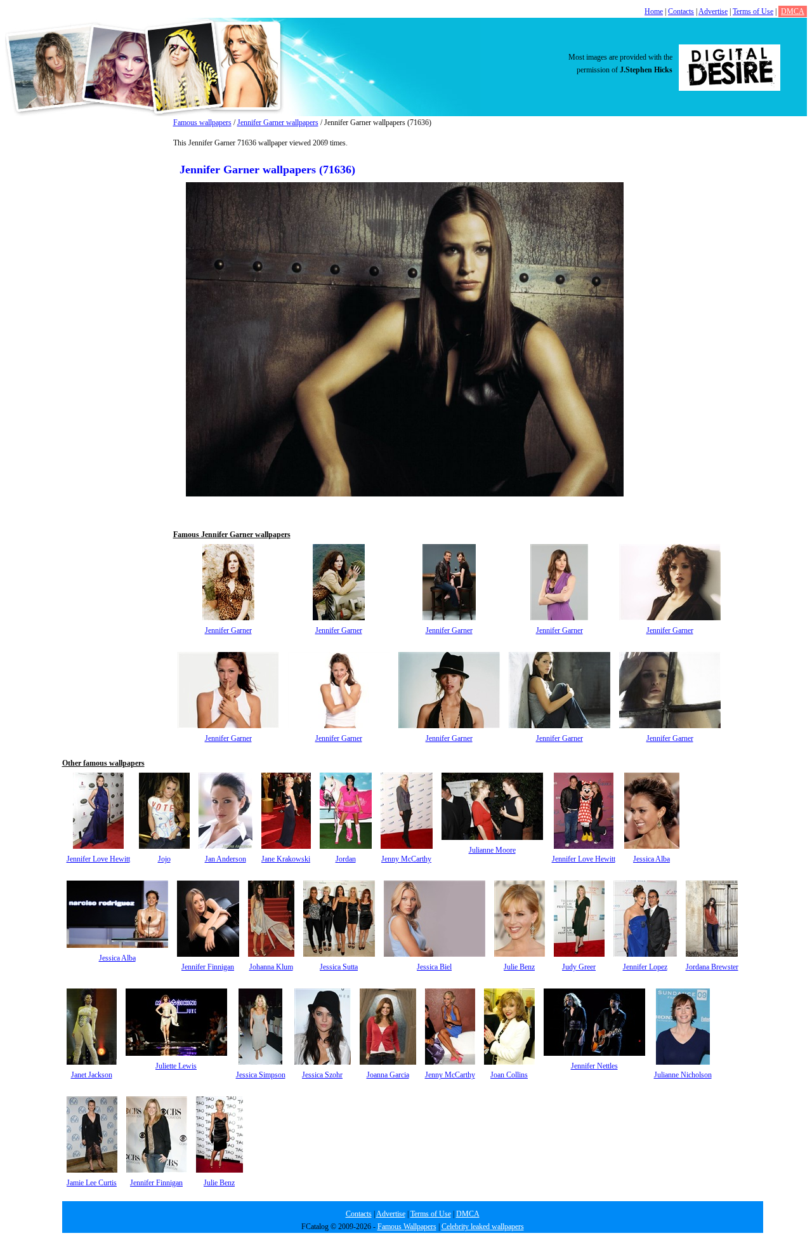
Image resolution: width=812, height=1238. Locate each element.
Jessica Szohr (322, 1074)
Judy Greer (579, 966)
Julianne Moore (492, 850)
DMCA (792, 11)
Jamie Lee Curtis (92, 1182)
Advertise (713, 11)
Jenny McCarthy (406, 859)
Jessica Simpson (260, 1074)
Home (654, 11)
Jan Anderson (225, 859)
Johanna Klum (271, 966)
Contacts (681, 11)
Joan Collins (509, 1074)
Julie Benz (519, 966)
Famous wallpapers (202, 122)
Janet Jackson (91, 1074)
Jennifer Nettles (594, 1066)
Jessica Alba (651, 859)
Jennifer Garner (228, 630)
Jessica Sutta (339, 966)
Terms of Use (753, 11)
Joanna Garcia (388, 1074)
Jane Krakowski (285, 859)
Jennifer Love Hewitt (98, 859)
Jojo (164, 859)
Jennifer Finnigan (207, 966)
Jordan (346, 859)
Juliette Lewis (176, 1066)
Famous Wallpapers (406, 1226)
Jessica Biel (434, 966)
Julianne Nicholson (683, 1074)
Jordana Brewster (712, 966)
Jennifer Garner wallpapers (277, 122)
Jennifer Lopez (645, 966)
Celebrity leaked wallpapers (483, 1226)
